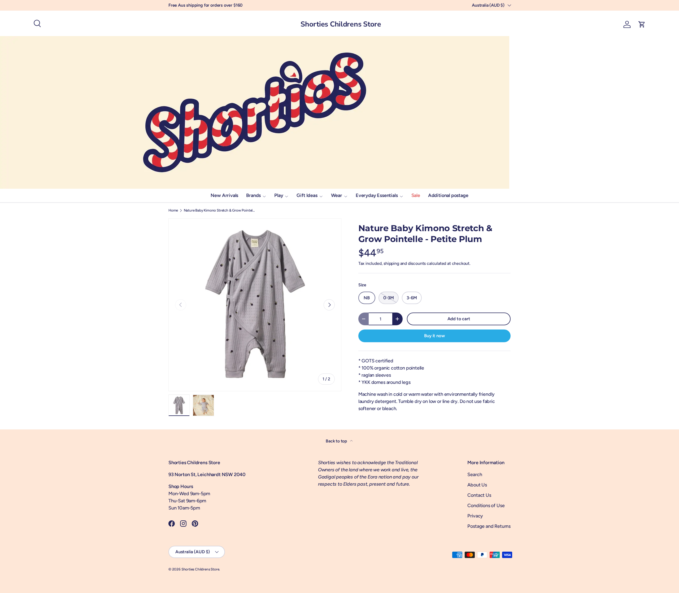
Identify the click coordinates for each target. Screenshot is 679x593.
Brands (253, 195)
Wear (336, 195)
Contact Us (479, 495)
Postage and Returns (489, 526)
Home (173, 210)
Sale (415, 195)
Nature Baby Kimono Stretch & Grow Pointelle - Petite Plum (219, 210)
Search (474, 474)
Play (278, 195)
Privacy (475, 516)
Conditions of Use (485, 505)
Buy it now (434, 335)
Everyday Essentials (377, 195)
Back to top (337, 440)
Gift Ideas (307, 195)
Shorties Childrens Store (200, 569)
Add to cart (458, 318)
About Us (477, 485)
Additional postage (448, 195)
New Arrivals (224, 195)
